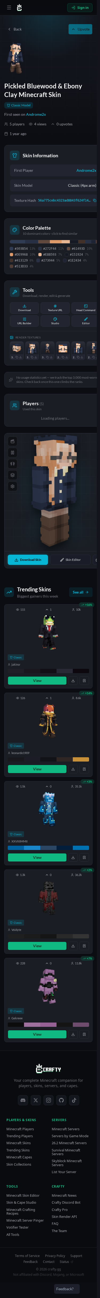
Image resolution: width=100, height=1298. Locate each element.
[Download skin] (73, 680)
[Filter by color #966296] (48, 1025)
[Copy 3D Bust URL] (32, 357)
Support (76, 1256)
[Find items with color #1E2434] (93, 241)
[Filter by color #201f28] (16, 671)
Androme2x (36, 114)
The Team (59, 1231)
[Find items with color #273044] (88, 241)
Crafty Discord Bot (66, 1202)
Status (64, 1262)
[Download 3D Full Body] (51, 357)
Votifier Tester (17, 1227)
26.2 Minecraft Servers (69, 1143)
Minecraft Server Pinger (25, 1220)
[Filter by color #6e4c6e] (81, 1025)
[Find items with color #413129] (81, 241)
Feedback (30, 1262)
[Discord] (23, 1100)
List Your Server (64, 1172)
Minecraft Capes (19, 1157)
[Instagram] (48, 1100)
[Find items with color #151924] (74, 241)
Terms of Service (27, 1256)
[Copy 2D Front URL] (78, 357)
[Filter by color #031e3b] (65, 848)
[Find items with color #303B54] (17, 241)
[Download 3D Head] (20, 357)
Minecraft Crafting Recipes (20, 1211)
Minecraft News (64, 1195)
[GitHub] (61, 1100)
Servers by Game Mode (70, 1136)
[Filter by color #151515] (48, 936)
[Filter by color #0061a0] (16, 848)
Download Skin (30, 560)
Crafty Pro (60, 1210)
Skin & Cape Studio (21, 1202)
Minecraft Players (20, 1129)
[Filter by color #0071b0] (81, 848)
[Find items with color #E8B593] (66, 241)
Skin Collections (18, 1164)
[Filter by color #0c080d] (81, 671)
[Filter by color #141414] (65, 1025)
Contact (48, 1262)
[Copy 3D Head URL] (17, 357)
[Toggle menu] (9, 7)
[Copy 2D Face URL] (63, 357)
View (37, 680)
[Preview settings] (12, 486)
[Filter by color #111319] (48, 759)
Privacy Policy (55, 1256)
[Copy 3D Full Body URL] (47, 357)
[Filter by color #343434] (81, 936)
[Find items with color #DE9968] (56, 241)
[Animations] (12, 441)
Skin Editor (73, 560)
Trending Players (19, 1136)
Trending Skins (18, 1150)
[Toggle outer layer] (12, 475)
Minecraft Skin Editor (22, 1195)
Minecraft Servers (65, 1129)
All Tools (12, 1235)
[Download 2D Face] (67, 357)
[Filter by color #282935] (65, 671)
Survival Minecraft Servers (66, 1152)
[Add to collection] (84, 680)
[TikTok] (74, 1100)
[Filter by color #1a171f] (32, 671)
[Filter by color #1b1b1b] (32, 936)
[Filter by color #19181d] (16, 759)
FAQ (55, 1224)
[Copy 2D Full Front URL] (93, 357)
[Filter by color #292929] (65, 936)
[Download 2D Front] (82, 357)
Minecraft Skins (18, 1143)
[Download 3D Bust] (36, 357)
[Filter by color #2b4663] (48, 848)
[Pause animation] (12, 452)
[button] (48, 646)
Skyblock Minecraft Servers (67, 1163)
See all (78, 592)
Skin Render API (64, 1217)
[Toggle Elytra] (12, 464)
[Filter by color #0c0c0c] (16, 1025)
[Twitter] (36, 1100)
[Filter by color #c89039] (81, 759)
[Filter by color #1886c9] (32, 848)
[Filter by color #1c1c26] (32, 759)
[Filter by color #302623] (65, 759)
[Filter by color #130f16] (48, 671)
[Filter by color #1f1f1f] (16, 936)
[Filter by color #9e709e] (32, 1025)
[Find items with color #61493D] (44, 241)
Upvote (84, 29)
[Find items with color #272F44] (31, 241)
